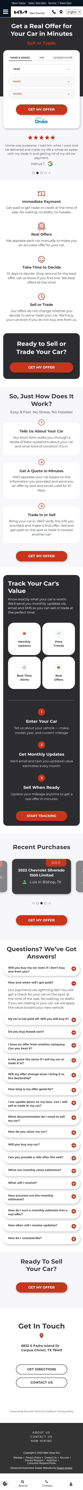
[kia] (20, 12)
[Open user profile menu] (71, 1484)
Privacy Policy (33, 1457)
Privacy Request (34, 1460)
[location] (61, 12)
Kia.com (64, 1457)
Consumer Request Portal (41, 1463)
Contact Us (41, 1436)
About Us (41, 1432)
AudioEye (51, 1460)
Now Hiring (41, 1440)
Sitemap (17, 1457)
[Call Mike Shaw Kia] (54, 12)
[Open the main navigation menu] (5, 11)
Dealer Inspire (64, 1468)
